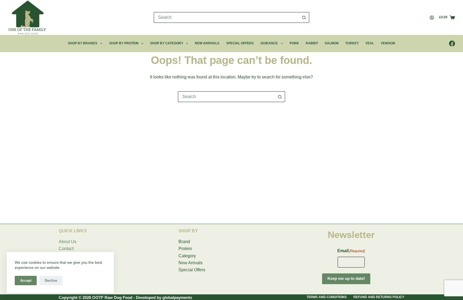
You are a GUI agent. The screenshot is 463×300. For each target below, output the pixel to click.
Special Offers (240, 43)
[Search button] (304, 17)
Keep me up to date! (346, 278)
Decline (51, 281)
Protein (185, 248)
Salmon (332, 43)
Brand (184, 241)
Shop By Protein (124, 43)
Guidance (269, 43)
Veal (369, 43)
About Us (67, 241)
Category (187, 256)
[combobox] (226, 17)
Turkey (352, 43)
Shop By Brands (82, 43)
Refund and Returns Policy (378, 297)
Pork (294, 43)
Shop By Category (166, 43)
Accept (25, 281)
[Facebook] (452, 43)
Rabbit (312, 43)
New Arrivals (207, 43)
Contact (66, 248)
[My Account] (432, 18)
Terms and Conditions (327, 297)
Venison (388, 43)
